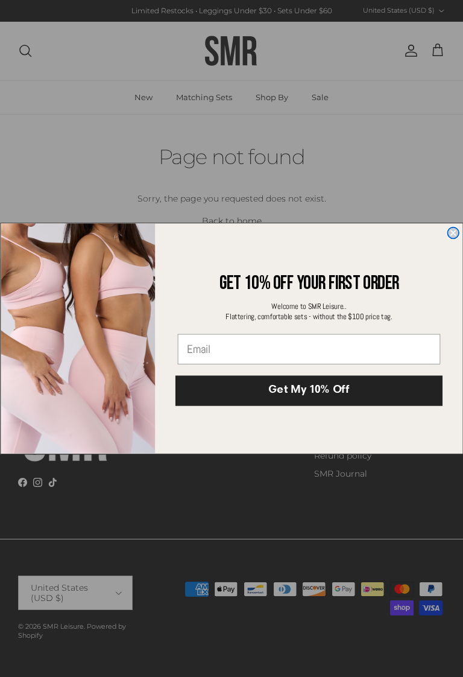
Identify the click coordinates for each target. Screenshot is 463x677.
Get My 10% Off (308, 390)
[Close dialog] (453, 232)
